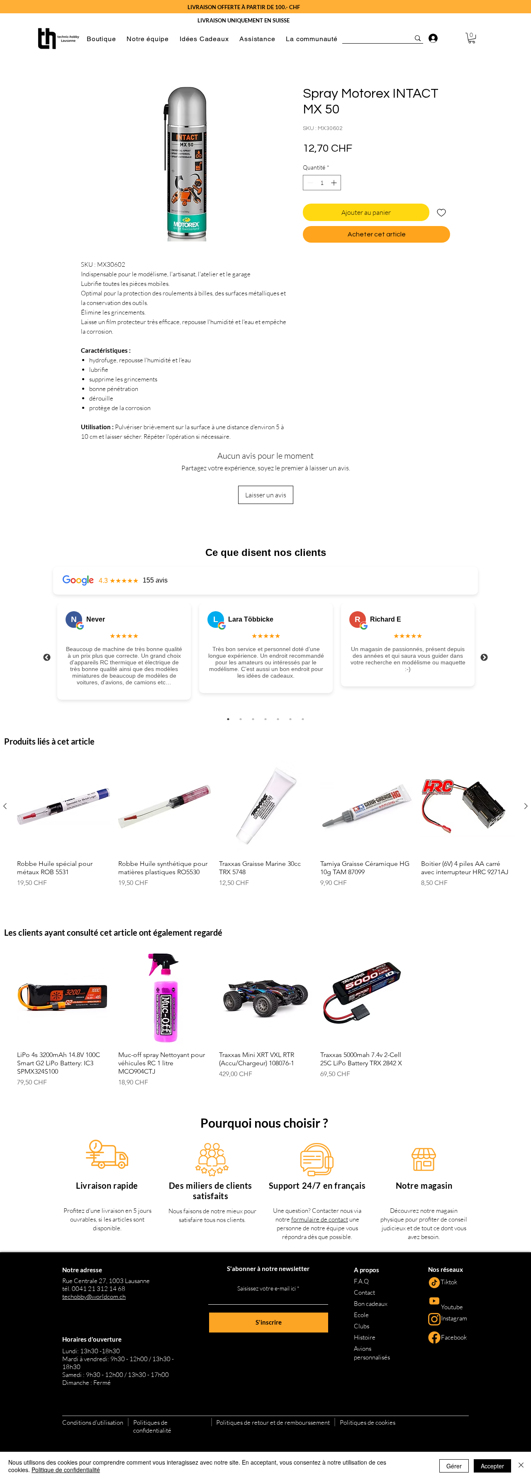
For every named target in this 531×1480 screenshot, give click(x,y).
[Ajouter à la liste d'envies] (441, 212)
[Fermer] (521, 1465)
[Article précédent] (5, 806)
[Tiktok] (434, 1282)
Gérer (454, 1466)
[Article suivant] (526, 806)
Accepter (492, 1466)
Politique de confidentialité (66, 1469)
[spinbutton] (321, 182)
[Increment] (334, 182)
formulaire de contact (319, 1219)
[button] (101, 38)
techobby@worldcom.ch (94, 1297)
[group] (265, 828)
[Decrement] (309, 182)
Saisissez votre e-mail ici (266, 1288)
